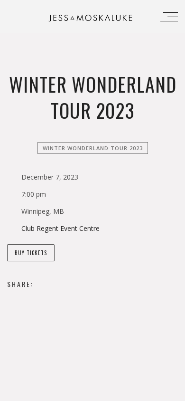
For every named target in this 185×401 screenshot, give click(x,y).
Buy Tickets (31, 253)
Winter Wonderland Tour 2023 (93, 148)
